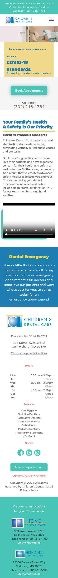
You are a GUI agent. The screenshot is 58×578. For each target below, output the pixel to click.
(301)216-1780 (38, 538)
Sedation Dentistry (29, 414)
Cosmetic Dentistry (29, 421)
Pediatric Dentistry (29, 428)
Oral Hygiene (29, 410)
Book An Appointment (29, 467)
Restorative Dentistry (29, 417)
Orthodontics (29, 425)
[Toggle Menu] (51, 19)
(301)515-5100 (38, 569)
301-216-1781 (38, 336)
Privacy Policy (29, 490)
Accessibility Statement (29, 432)
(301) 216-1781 (35, 10)
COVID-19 (29, 436)
